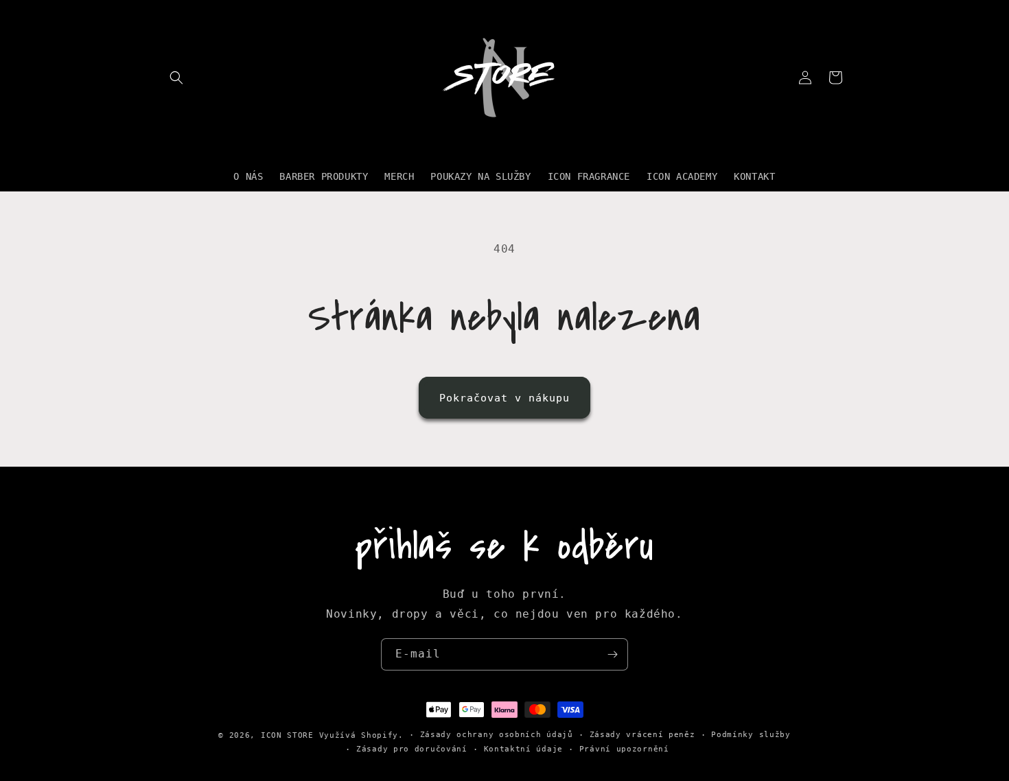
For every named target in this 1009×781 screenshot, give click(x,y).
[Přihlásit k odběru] (612, 654)
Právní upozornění (624, 749)
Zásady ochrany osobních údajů (496, 734)
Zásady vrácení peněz (642, 734)
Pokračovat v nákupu (504, 398)
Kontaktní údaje (524, 749)
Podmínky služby (751, 734)
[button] (176, 77)
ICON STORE (287, 735)
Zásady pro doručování (411, 749)
